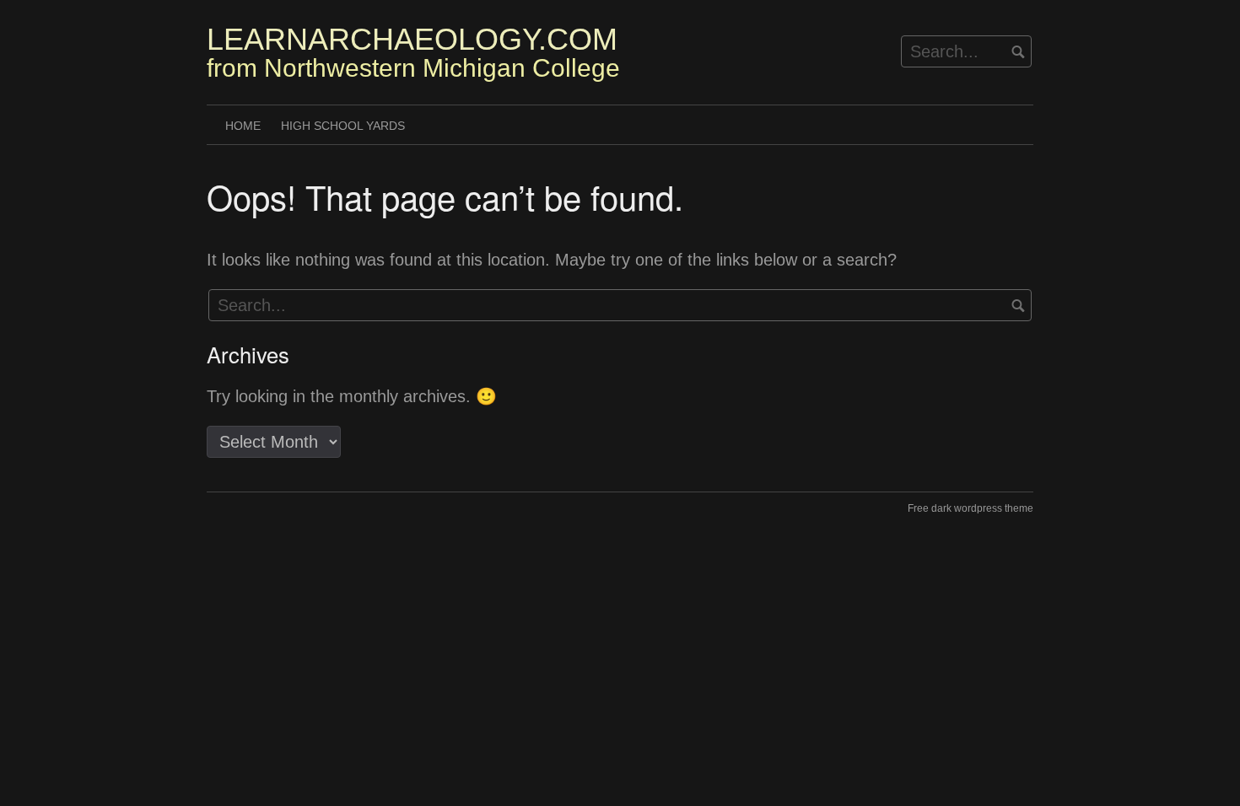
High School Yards (343, 125)
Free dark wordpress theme (970, 508)
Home (243, 125)
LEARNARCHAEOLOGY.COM (412, 39)
